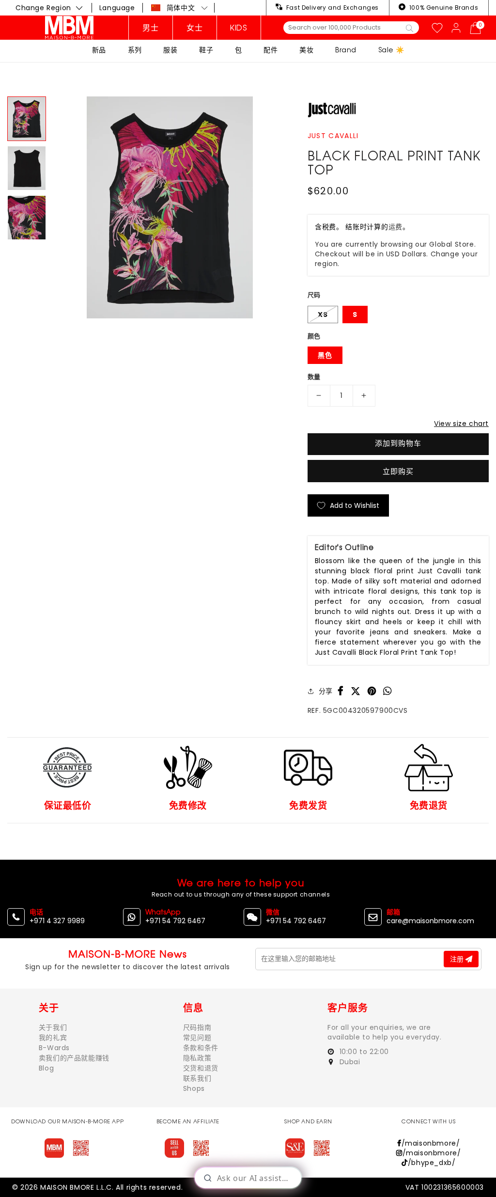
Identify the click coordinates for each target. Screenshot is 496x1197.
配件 (271, 50)
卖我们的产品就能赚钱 (74, 1058)
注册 (457, 959)
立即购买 (398, 471)
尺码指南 (197, 1027)
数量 (314, 376)
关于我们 (53, 1027)
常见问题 (197, 1037)
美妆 (306, 50)
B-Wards (54, 1048)
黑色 (325, 355)
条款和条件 (200, 1048)
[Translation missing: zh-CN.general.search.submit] (409, 27)
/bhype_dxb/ (431, 1162)
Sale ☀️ (391, 50)
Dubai (348, 1062)
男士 (150, 27)
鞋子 (206, 50)
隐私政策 (197, 1058)
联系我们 (197, 1078)
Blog (46, 1068)
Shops (194, 1088)
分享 (326, 691)
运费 (395, 227)
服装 (170, 50)
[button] (179, 8)
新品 (99, 50)
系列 (135, 50)
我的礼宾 (53, 1037)
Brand (345, 50)
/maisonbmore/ (431, 1143)
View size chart (461, 423)
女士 (194, 27)
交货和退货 (200, 1068)
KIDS (238, 27)
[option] (169, 207)
